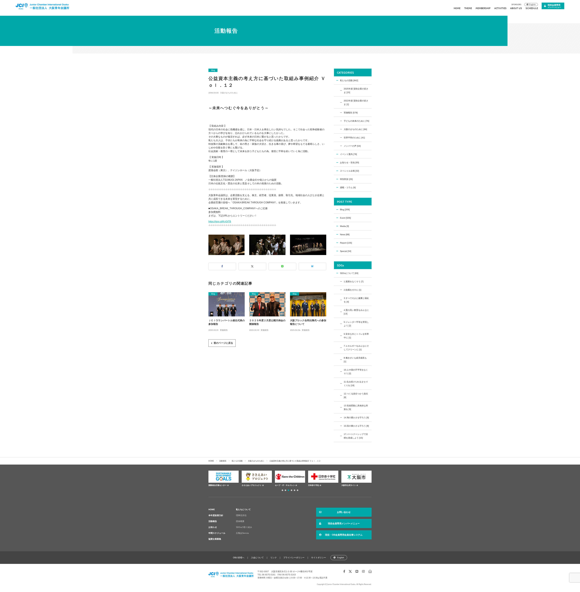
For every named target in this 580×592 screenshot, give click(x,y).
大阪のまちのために (229, 93)
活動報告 (222, 461)
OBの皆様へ (238, 557)
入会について (257, 557)
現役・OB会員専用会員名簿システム (343, 534)
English (532, 4)
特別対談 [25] (346, 179)
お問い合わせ (344, 512)
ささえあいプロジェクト (220, 485)
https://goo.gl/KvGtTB (219, 221)
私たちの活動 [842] (349, 80)
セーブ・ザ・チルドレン (253, 485)
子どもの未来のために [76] (356, 121)
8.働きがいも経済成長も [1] (355, 360)
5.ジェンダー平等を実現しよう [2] (356, 324)
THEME (468, 8)
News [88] (345, 234)
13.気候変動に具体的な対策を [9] (356, 407)
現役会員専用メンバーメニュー (344, 523)
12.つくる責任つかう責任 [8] (356, 395)
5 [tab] (294, 490)
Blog (213, 70)
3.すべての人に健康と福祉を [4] (356, 300)
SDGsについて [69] (349, 273)
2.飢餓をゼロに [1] (352, 290)
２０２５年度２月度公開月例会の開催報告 (267, 322)
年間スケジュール (216, 533)
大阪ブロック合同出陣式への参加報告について (308, 322)
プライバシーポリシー (293, 557)
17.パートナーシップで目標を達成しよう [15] (356, 436)
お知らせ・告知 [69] (349, 162)
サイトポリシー (318, 557)
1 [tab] (282, 490)
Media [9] (344, 226)
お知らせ (212, 527)
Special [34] (345, 251)
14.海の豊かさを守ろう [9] (356, 417)
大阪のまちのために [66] (355, 129)
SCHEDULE (532, 8)
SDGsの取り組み (244, 527)
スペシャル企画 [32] (349, 171)
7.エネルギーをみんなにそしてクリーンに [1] (356, 348)
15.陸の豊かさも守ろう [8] (356, 426)
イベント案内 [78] (348, 154)
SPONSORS (516, 4)
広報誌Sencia (242, 533)
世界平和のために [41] (354, 137)
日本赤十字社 (281, 485)
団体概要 (240, 521)
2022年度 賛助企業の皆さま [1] (356, 102)
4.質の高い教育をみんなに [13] (356, 312)
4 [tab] (291, 490)
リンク (273, 557)
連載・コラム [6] (348, 187)
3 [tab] (288, 490)
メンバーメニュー (554, 6)
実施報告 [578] (351, 112)
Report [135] (346, 243)
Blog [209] (345, 209)
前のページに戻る (223, 343)
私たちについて (243, 509)
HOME (457, 8)
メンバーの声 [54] (352, 146)
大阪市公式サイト (317, 485)
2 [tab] (285, 490)
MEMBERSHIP (483, 8)
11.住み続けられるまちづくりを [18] (356, 384)
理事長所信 (241, 515)
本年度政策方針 (215, 515)
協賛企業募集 (214, 539)
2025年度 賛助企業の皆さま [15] (356, 91)
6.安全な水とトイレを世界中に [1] (356, 336)
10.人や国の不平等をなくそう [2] (356, 372)
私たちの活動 (237, 461)
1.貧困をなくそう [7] (353, 281)
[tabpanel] (225, 479)
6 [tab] (297, 490)
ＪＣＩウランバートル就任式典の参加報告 (226, 322)
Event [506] (345, 218)
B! (312, 266)
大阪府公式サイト (350, 485)
